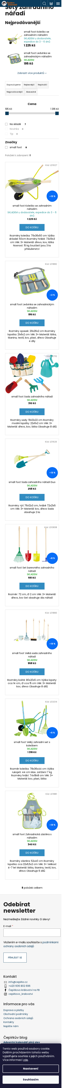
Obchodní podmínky (15, 1014)
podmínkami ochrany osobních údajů (30, 944)
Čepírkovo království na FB (24, 990)
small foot (18, 147)
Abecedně (31, 91)
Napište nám (11, 1026)
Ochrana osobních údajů (18, 1018)
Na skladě (18, 124)
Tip (14, 134)
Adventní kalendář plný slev (21, 1042)
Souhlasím (31, 1080)
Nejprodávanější (15, 91)
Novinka (16, 129)
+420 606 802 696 (19, 986)
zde (25, 1060)
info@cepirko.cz (18, 982)
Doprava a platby (13, 1010)
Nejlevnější (29, 84)
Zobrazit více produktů (30, 73)
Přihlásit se (15, 957)
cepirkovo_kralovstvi (21, 994)
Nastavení (30, 1069)
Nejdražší (42, 84)
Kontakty (8, 1022)
